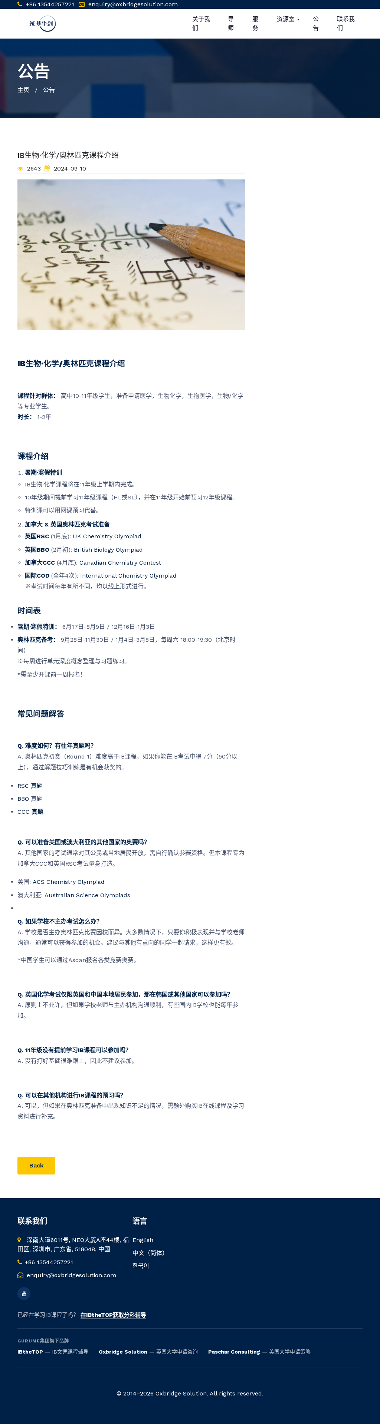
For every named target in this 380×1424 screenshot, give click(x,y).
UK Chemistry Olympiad (106, 536)
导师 (231, 24)
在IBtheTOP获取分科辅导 (113, 1315)
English (142, 1239)
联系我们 (346, 24)
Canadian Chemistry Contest (119, 562)
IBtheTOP (30, 1352)
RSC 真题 (30, 785)
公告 (316, 24)
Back (36, 1165)
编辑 (75, 1165)
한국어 (140, 1265)
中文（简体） (150, 1252)
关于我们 (201, 24)
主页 (23, 89)
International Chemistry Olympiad (127, 575)
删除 (112, 1165)
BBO (24, 798)
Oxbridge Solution (123, 1352)
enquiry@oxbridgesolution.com (133, 4)
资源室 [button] (287, 19)
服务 (255, 24)
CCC (30, 811)
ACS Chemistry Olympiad (68, 881)
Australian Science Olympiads (86, 895)
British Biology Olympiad (107, 549)
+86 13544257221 (49, 4)
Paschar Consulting (234, 1352)
